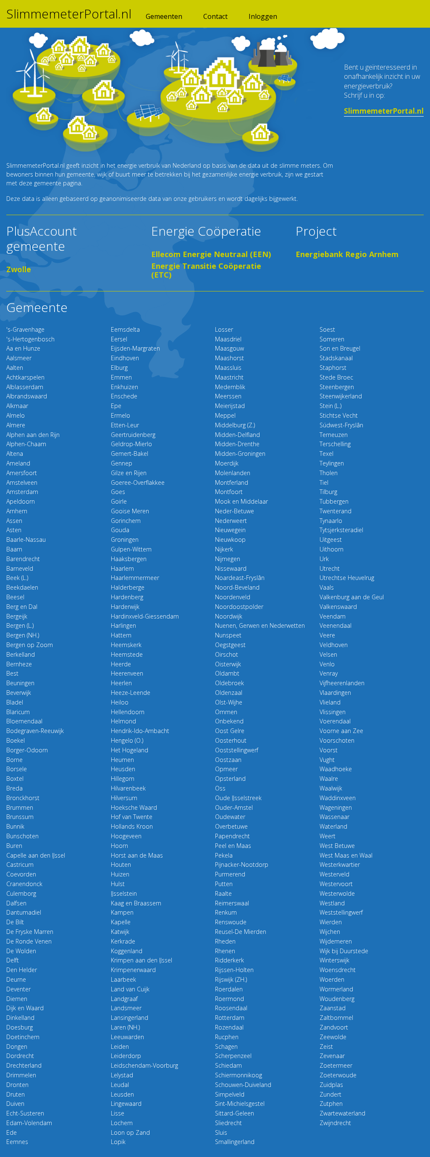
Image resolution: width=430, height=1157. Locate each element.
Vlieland (330, 702)
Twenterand (335, 511)
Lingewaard (126, 1104)
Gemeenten (164, 16)
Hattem (121, 635)
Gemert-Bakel (129, 454)
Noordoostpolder (239, 607)
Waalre (329, 779)
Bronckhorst (22, 798)
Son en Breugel (340, 348)
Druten (15, 1094)
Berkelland (20, 654)
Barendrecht (23, 559)
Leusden (122, 1094)
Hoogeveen (126, 836)
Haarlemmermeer (135, 578)
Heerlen (121, 683)
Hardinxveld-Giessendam (145, 616)
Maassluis (228, 368)
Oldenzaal (228, 693)
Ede (11, 1132)
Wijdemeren (336, 941)
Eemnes (17, 1142)
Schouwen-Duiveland (243, 1085)
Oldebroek (229, 683)
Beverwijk (18, 693)
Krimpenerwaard (133, 970)
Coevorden (21, 874)
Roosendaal (231, 1008)
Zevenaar (332, 1056)
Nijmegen (227, 559)
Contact (215, 16)
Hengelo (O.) (127, 740)
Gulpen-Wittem (131, 549)
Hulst (118, 884)
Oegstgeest (230, 645)
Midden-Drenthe (237, 444)
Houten (121, 864)
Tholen (329, 473)
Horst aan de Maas (137, 855)
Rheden (225, 941)
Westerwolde (337, 893)
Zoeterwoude (338, 1075)
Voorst (329, 750)
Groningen (125, 539)
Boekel (15, 740)
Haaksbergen (129, 559)
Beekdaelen (22, 587)
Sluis (221, 1132)
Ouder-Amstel (234, 807)
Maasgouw (229, 348)
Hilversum (124, 798)
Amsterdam (22, 492)
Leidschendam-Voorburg (144, 1065)
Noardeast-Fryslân (240, 578)
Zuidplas (331, 1085)
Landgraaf (124, 999)
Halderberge (127, 587)
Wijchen (330, 932)
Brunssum (20, 817)
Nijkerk (224, 549)
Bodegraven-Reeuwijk (35, 731)
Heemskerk (126, 645)
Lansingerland (129, 1018)
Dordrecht (20, 1056)
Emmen (121, 377)
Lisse (117, 1113)
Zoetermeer (336, 1065)
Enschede (124, 396)
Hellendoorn (127, 712)
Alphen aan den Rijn (33, 435)
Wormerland (336, 989)
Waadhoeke (336, 769)
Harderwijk (125, 607)
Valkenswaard (338, 607)
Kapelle (121, 922)
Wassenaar (334, 817)
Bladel (14, 702)
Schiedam (228, 1065)
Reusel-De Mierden (240, 932)
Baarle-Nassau (26, 539)
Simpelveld (229, 1094)
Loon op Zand (130, 1132)
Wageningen (336, 807)
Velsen (328, 654)
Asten (13, 530)
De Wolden (21, 951)
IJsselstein (124, 893)
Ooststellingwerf (236, 750)
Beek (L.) (17, 578)
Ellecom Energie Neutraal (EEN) (211, 254)
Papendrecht (232, 836)
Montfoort (229, 492)
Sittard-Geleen (234, 1113)
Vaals (327, 587)
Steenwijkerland (341, 396)
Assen (14, 521)
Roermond (229, 999)
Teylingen (332, 463)
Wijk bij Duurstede (344, 951)
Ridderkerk (229, 960)
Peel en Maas (233, 846)
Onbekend (229, 721)
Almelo (15, 415)
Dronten (17, 1085)
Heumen (122, 760)
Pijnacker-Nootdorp (241, 864)
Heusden (123, 769)
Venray (329, 673)
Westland (332, 903)
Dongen (16, 1046)
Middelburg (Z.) (235, 425)
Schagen (226, 1046)
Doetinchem (22, 1037)
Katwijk (120, 932)
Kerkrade (123, 941)
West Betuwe (337, 846)
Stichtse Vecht (339, 415)
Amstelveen (21, 482)
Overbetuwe (231, 826)
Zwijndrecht (335, 1123)
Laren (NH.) (125, 1027)
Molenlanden (232, 473)
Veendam (333, 616)
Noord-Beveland (237, 587)
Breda (14, 788)
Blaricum (18, 712)
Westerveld (334, 874)
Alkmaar (17, 406)
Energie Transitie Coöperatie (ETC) (206, 270)
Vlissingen (333, 712)
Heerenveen (127, 673)
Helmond (123, 721)
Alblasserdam (24, 387)
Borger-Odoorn (27, 750)
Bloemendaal (24, 721)
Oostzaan (228, 760)
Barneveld (19, 568)
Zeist (326, 1046)
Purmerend (230, 874)
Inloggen (263, 16)
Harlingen (123, 625)
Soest (327, 329)
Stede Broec (336, 377)
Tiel (324, 482)
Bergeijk (16, 616)
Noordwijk (228, 616)
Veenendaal (335, 625)
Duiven (15, 1104)
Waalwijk (331, 788)
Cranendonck (24, 884)
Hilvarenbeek (128, 788)
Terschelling (335, 444)
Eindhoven (125, 358)
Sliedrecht (228, 1123)
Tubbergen (334, 501)
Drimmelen (21, 1075)
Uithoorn (331, 549)
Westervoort (336, 884)
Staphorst (333, 368)
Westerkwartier (340, 864)
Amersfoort (21, 473)
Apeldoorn (20, 501)
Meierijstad (230, 406)
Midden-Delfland (237, 435)
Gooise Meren (130, 511)
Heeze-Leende (130, 693)
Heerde (121, 664)
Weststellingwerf (341, 912)
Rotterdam (229, 1018)
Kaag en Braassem (136, 903)
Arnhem (16, 511)
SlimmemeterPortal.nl (68, 14)
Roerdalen (229, 989)
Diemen (16, 999)
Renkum (226, 912)
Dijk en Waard (25, 1008)
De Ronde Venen (29, 941)
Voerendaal (335, 721)
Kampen (122, 912)
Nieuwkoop (230, 539)
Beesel (15, 597)
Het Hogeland (129, 750)
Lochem (122, 1123)
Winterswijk (334, 960)
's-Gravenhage (25, 329)
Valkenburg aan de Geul (352, 597)
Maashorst (229, 358)
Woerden (332, 979)
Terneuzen (334, 435)
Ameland (18, 463)
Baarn (14, 549)
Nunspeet (228, 635)
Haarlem (122, 568)
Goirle (119, 501)
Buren (14, 846)
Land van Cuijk (130, 989)
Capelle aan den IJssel (35, 855)
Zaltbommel (336, 1018)
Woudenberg (337, 999)
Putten (224, 884)
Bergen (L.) (20, 625)
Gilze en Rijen (129, 473)
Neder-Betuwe (234, 511)
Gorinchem (126, 521)
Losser (224, 329)
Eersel (119, 339)
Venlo (327, 664)
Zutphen (331, 1104)
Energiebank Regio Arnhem (347, 254)
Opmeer (226, 769)
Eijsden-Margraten (135, 348)
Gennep (121, 463)
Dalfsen (16, 903)
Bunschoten (22, 836)
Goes (118, 492)
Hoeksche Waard (134, 807)
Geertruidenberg (133, 435)
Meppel (225, 415)
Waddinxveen (338, 798)
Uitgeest (331, 539)
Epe (116, 406)
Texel (326, 454)
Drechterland (24, 1065)
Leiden (120, 1046)
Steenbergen (337, 387)
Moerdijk (227, 463)
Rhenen (225, 951)
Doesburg (19, 1027)
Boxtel (15, 779)
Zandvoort (334, 1027)
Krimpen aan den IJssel (141, 960)
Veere (327, 635)
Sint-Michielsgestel (240, 1104)
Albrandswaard (26, 396)
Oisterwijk (228, 664)
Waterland (333, 826)
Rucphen (227, 1037)
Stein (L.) (330, 406)
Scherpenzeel (233, 1056)
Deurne (16, 979)
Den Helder (21, 970)
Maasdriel (228, 339)
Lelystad (122, 1075)
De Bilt (15, 922)
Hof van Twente (131, 817)
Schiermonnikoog (238, 1075)
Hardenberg (127, 597)
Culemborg (21, 893)
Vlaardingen (335, 693)
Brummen (19, 807)
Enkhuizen (124, 387)
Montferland (231, 482)
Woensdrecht (338, 970)
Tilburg (328, 492)
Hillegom (122, 779)
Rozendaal (229, 1027)
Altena (14, 454)
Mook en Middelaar (241, 501)
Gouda (120, 530)
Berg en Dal (21, 607)
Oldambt (227, 673)
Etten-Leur (125, 425)
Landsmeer (126, 1008)
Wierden (331, 922)
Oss (220, 788)
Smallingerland (234, 1142)
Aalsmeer (18, 358)
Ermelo (120, 415)
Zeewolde (333, 1037)
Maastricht (229, 377)
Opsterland (230, 779)
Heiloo (119, 702)
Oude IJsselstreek (238, 798)
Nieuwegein (230, 530)
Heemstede (127, 654)
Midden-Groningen (240, 454)
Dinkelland (20, 1018)
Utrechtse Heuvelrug (347, 578)
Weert (328, 836)
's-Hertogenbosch (30, 339)
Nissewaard (230, 568)
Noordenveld (232, 597)
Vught (327, 760)
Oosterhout (230, 740)
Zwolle (18, 269)
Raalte (223, 893)
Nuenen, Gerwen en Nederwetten (260, 625)
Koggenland (126, 951)
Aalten (14, 368)
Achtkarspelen (25, 377)
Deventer (18, 989)
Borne (14, 760)
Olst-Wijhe (228, 702)
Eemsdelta (125, 329)
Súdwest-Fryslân (341, 425)
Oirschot (226, 654)
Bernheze (19, 664)
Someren (332, 339)
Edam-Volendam (29, 1123)
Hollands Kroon (132, 826)
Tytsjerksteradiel (341, 530)
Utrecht (330, 568)
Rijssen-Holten (234, 970)
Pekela (224, 855)
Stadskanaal (336, 358)
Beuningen (20, 683)
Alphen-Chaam (26, 444)
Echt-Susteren (25, 1113)
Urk (324, 559)
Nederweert (231, 521)
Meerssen (228, 396)
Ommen (226, 712)
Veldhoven (334, 645)
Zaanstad (333, 1008)
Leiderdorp (126, 1056)
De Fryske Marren (29, 932)
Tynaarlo (331, 521)
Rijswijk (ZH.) (231, 979)
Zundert (330, 1094)
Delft (12, 960)
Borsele (16, 769)
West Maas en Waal (346, 855)
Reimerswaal (232, 903)
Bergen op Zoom (29, 645)
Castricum (20, 864)
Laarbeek (123, 979)
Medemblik (230, 387)
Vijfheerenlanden (342, 683)
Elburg (119, 368)
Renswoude (230, 922)
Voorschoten (337, 740)
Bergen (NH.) (22, 635)
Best (12, 673)
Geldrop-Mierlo (131, 444)
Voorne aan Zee (341, 731)
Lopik (118, 1142)
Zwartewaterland (342, 1113)
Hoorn (119, 846)
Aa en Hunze (23, 348)
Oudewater (230, 817)
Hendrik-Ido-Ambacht (140, 731)
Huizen (120, 874)
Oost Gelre (229, 731)
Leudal (120, 1085)
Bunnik (15, 826)
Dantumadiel (23, 912)
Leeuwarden (127, 1037)
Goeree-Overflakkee (138, 482)
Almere (15, 425)
